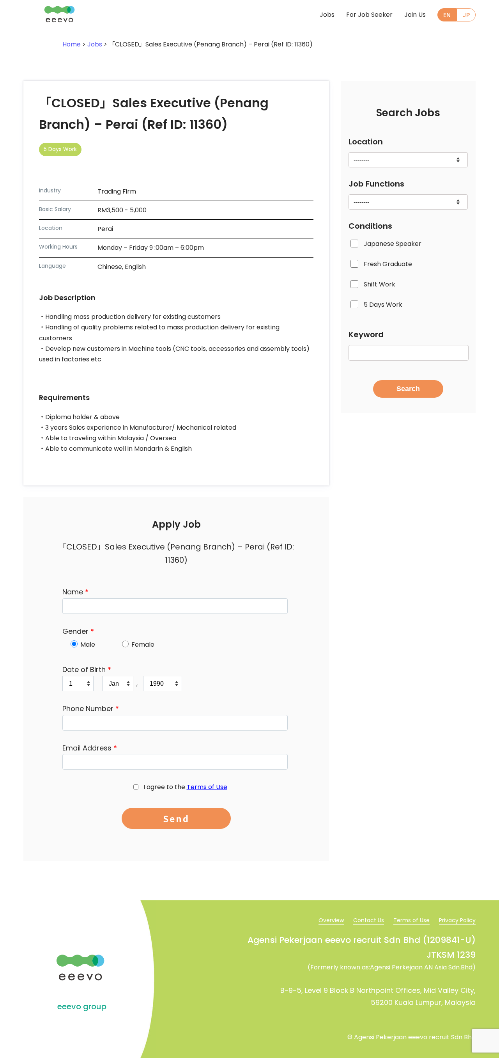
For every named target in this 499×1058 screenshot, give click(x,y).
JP (466, 15)
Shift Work (379, 284)
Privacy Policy (457, 920)
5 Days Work (383, 305)
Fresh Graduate (388, 264)
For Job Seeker (369, 14)
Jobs (327, 14)
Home (71, 44)
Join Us (415, 14)
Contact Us (368, 920)
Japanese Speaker (392, 243)
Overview (331, 920)
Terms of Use (207, 786)
